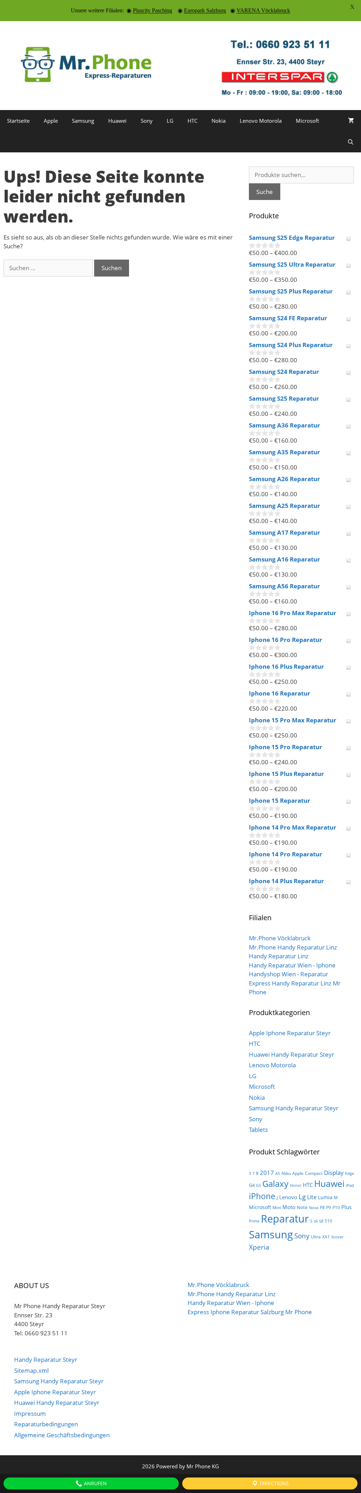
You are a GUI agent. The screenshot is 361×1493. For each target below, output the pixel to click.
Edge (349, 1173)
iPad (350, 1185)
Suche (264, 192)
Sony (147, 120)
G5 (258, 1185)
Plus (346, 1206)
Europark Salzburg (205, 10)
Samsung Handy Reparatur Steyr (293, 1108)
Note (302, 1207)
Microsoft (307, 120)
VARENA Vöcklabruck (263, 10)
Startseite (18, 120)
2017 (267, 1173)
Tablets (258, 1129)
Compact (314, 1173)
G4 (252, 1185)
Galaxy (275, 1183)
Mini (277, 1207)
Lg (302, 1196)
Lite (312, 1197)
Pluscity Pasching (152, 10)
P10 (336, 1207)
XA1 (326, 1237)
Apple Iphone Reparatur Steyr (290, 1033)
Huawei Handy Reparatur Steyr (291, 1054)
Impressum (30, 1413)
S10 (328, 1221)
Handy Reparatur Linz (278, 956)
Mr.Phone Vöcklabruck (280, 938)
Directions (273, 1483)
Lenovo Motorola (261, 120)
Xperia (259, 1247)
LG (170, 120)
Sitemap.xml (31, 1370)
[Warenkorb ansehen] (351, 120)
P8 (322, 1207)
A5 (277, 1173)
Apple (51, 120)
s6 (316, 1221)
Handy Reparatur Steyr (45, 1359)
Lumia (325, 1197)
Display (334, 1172)
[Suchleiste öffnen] (350, 141)
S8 (321, 1221)
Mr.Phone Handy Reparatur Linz (293, 947)
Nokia (219, 120)
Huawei (117, 120)
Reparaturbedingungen (46, 1424)
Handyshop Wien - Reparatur (288, 974)
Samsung (83, 120)
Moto (288, 1206)
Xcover (337, 1236)
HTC (192, 120)
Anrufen (94, 1483)
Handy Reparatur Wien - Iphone (292, 965)
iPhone (262, 1196)
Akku (286, 1173)
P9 (328, 1207)
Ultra (316, 1237)
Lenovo (288, 1197)
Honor (295, 1185)
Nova (313, 1207)
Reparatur (285, 1219)
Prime (254, 1221)
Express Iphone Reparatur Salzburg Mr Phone (250, 1312)
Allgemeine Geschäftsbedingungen (62, 1435)
